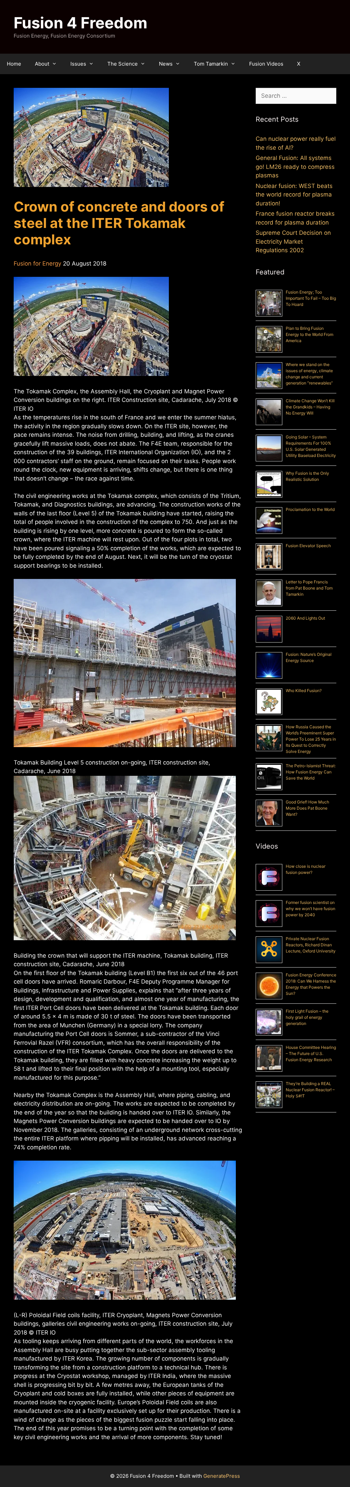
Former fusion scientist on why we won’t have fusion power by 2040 (310, 908)
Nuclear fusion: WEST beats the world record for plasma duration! (294, 195)
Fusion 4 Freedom (80, 22)
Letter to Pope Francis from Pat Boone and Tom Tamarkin (309, 588)
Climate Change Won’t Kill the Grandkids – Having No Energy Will (310, 407)
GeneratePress (221, 1476)
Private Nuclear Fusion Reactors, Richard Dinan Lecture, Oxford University (311, 945)
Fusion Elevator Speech (308, 545)
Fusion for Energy (37, 263)
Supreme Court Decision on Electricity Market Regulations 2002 (293, 241)
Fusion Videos (266, 63)
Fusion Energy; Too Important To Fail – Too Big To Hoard (311, 298)
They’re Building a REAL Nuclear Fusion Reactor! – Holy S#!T (310, 1089)
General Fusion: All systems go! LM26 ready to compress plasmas (295, 166)
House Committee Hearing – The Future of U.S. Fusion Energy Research (311, 1053)
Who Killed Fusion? (304, 690)
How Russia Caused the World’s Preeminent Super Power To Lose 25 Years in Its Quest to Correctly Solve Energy (311, 739)
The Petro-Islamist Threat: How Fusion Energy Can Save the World (311, 772)
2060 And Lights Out (305, 618)
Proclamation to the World (310, 509)
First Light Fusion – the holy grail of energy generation (307, 1017)
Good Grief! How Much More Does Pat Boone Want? (307, 808)
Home (14, 63)
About (42, 63)
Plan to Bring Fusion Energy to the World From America (309, 334)
